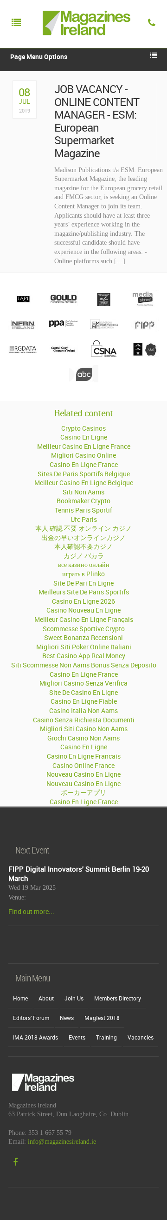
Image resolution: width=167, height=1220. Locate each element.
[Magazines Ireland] (84, 44)
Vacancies (141, 1037)
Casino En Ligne (83, 437)
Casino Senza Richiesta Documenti (84, 719)
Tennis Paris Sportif (83, 510)
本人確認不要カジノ (83, 546)
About (46, 998)
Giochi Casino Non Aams (83, 737)
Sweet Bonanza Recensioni (83, 637)
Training (106, 1037)
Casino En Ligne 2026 (83, 601)
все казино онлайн (83, 564)
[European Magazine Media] (103, 329)
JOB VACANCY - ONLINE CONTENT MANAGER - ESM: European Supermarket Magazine (97, 121)
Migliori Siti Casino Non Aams (84, 728)
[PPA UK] (63, 329)
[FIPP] (144, 329)
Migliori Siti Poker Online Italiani (83, 646)
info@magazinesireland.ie (62, 1141)
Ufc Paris (84, 519)
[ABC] (83, 380)
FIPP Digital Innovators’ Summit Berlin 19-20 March (78, 873)
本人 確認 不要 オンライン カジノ (83, 528)
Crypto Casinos (83, 428)
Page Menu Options (38, 56)
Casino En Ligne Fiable (84, 701)
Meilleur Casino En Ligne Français (83, 619)
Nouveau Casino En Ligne (83, 774)
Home (20, 998)
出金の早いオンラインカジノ (83, 537)
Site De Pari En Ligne (83, 583)
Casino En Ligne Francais (84, 756)
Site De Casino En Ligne (83, 692)
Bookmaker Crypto (83, 500)
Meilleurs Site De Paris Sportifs (84, 591)
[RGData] (23, 355)
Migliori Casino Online (83, 455)
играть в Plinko (83, 573)
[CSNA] (103, 355)
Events (77, 1037)
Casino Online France (83, 765)
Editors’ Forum (31, 1017)
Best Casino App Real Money (83, 655)
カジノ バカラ (84, 555)
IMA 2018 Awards (35, 1037)
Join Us (74, 998)
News (67, 1017)
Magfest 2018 (102, 1017)
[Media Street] (144, 305)
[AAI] (144, 355)
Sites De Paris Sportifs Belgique (84, 473)
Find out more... (31, 911)
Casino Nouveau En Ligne (83, 610)
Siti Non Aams (83, 491)
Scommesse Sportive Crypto (84, 628)
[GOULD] (63, 305)
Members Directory (117, 998)
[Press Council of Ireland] (103, 305)
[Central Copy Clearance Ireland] (63, 355)
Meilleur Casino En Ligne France (83, 446)
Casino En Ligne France (84, 464)
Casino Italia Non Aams (83, 710)
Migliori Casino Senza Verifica (83, 683)
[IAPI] (23, 305)
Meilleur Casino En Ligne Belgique (83, 482)
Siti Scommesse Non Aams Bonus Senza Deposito (83, 664)
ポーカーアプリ (83, 792)
